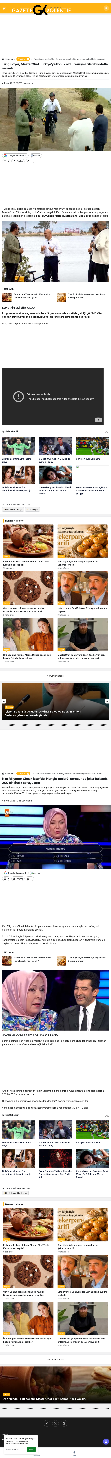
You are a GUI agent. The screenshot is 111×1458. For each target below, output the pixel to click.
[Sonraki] (107, 701)
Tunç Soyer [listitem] (32, 509)
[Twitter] (55, 1423)
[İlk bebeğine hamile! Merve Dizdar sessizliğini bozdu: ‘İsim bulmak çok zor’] (28, 640)
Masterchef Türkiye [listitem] (13, 509)
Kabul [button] (31, 1450)
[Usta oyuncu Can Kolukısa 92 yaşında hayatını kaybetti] (83, 593)
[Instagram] (64, 1423)
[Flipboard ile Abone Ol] (36, 155)
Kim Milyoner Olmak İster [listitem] (15, 1193)
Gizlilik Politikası (12, 1449)
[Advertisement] (55, 36)
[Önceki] (4, 701)
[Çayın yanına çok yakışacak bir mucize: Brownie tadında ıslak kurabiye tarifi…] (28, 593)
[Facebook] (47, 1423)
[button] (106, 8)
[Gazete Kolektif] (41, 10)
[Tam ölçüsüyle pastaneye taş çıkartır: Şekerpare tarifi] (83, 297)
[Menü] (4, 8)
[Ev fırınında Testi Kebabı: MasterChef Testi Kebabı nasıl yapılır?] (28, 297)
